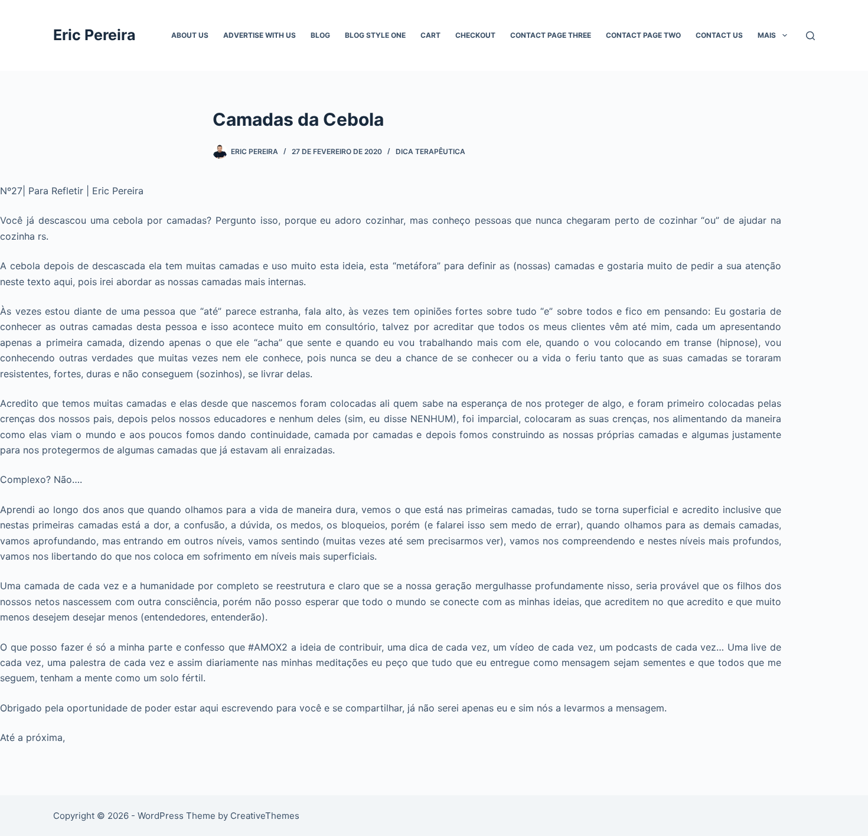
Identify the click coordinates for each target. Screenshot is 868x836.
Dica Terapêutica (430, 151)
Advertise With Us (259, 35)
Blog (320, 35)
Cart (430, 35)
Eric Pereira (94, 35)
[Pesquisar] (810, 35)
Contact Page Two (643, 35)
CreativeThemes (264, 815)
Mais (767, 35)
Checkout (475, 35)
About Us (189, 35)
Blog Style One (375, 35)
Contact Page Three (550, 35)
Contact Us (719, 35)
